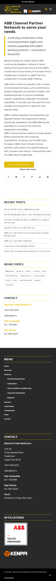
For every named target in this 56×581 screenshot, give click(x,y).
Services (7, 402)
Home (6, 366)
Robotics (11, 398)
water (15, 280)
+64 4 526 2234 (11, 310)
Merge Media (42, 572)
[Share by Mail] (48, 177)
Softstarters (12, 384)
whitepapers (9, 285)
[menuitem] (44, 9)
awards (28, 271)
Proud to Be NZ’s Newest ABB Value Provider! (22, 209)
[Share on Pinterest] (32, 177)
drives (44, 271)
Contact (7, 419)
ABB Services (9, 271)
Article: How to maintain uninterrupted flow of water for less (27, 251)
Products (7, 374)
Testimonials (9, 410)
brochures (36, 271)
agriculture (19, 271)
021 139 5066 (10, 325)
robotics (8, 280)
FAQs (6, 415)
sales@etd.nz (10, 316)
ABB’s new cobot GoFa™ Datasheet (18, 241)
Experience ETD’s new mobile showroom (19, 227)
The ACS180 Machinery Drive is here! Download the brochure (27, 214)
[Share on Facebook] (8, 177)
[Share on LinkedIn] (40, 177)
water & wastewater (25, 280)
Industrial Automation (16, 393)
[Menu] (50, 9)
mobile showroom (25, 276)
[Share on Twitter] (16, 177)
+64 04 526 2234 (29, 2)
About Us (8, 370)
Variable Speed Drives (16, 379)
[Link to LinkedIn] (50, 575)
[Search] (44, 9)
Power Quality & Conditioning (19, 388)
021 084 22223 (11, 334)
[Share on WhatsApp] (24, 177)
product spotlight (39, 276)
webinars (37, 280)
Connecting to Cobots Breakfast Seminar (19, 246)
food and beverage (11, 276)
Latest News (9, 406)
